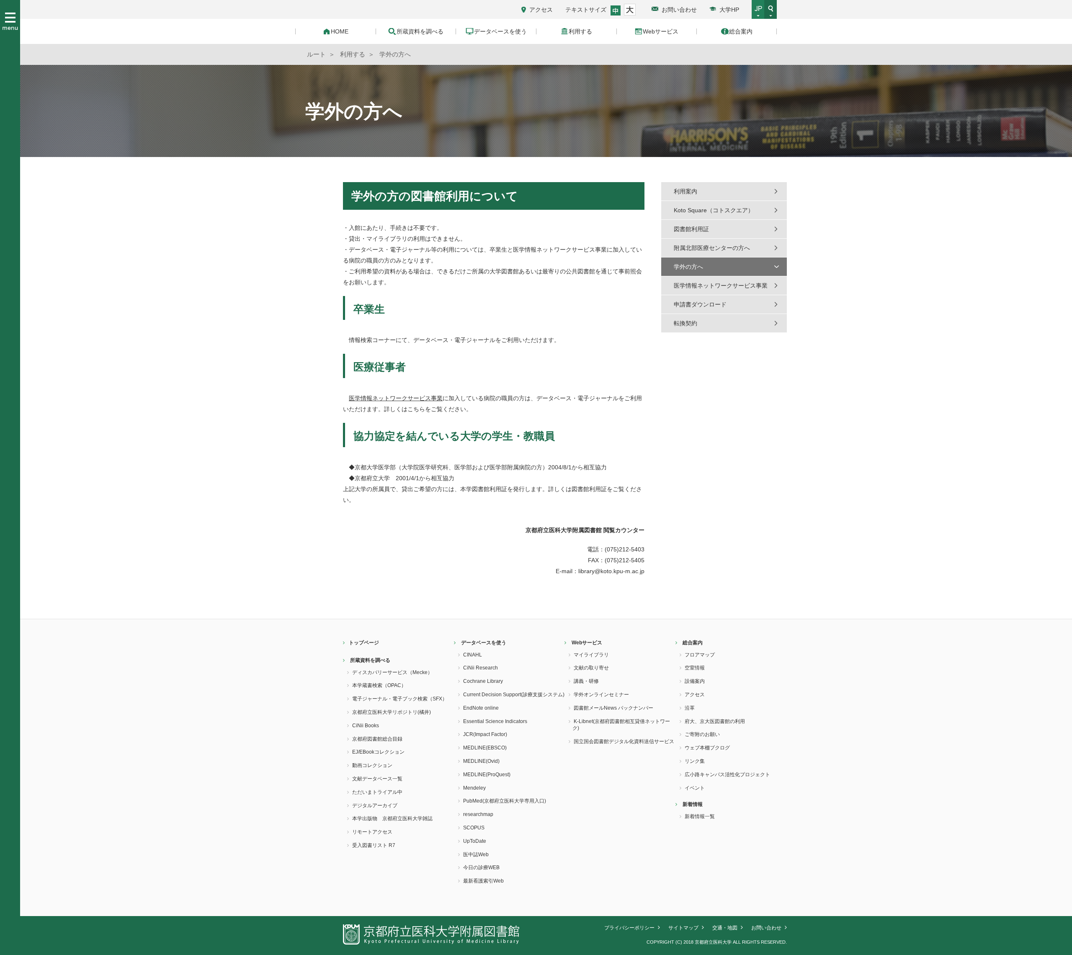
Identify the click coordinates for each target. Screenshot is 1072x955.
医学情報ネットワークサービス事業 (396, 398)
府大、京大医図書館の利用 (715, 721)
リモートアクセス (372, 832)
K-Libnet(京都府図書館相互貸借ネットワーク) (621, 724)
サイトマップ (683, 928)
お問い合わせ (679, 10)
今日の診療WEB (481, 867)
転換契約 (685, 323)
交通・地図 (724, 928)
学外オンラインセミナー (601, 695)
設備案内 (695, 681)
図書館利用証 (589, 489)
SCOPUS (473, 828)
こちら (416, 409)
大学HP (729, 10)
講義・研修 (586, 681)
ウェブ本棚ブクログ (707, 748)
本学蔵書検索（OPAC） (379, 685)
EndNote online (481, 708)
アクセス (541, 10)
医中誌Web (476, 854)
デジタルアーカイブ (374, 805)
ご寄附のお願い (702, 734)
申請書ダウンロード (700, 304)
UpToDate (474, 841)
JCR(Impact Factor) (485, 734)
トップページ (364, 642)
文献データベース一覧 (377, 779)
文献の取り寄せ (591, 668)
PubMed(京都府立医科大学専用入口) (504, 801)
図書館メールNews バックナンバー (613, 708)
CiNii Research (480, 668)
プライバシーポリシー (629, 928)
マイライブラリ (591, 655)
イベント (695, 788)
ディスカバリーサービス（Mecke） (392, 672)
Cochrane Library (483, 681)
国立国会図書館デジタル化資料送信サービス (624, 741)
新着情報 (693, 804)
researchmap (478, 814)
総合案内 (693, 642)
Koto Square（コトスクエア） (714, 210)
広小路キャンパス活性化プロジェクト (727, 774)
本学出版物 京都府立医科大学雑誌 (392, 818)
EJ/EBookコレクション (378, 752)
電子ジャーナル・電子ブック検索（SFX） (399, 699)
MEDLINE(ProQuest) (486, 774)
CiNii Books (365, 725)
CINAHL (472, 655)
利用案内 (685, 191)
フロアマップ (700, 655)
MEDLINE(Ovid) (481, 761)
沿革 (690, 708)
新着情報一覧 (700, 816)
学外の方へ (688, 266)
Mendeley (474, 788)
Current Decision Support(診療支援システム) (513, 695)
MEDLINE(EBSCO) (485, 748)
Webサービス (587, 642)
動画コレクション (372, 765)
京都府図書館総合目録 (377, 739)
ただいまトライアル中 (377, 792)
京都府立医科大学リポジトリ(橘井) (391, 712)
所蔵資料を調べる (370, 660)
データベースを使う (483, 642)
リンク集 (695, 761)
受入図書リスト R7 (373, 845)
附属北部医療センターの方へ (712, 248)
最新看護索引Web (483, 881)
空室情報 (695, 668)
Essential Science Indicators (495, 721)
